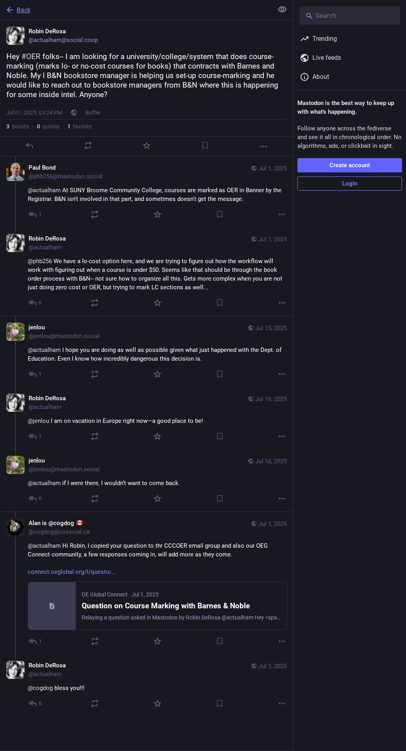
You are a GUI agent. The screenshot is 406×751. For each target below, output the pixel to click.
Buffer (93, 112)
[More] (263, 146)
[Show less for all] (282, 9)
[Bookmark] (205, 145)
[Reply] (29, 145)
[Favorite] (146, 145)
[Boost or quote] (88, 145)
